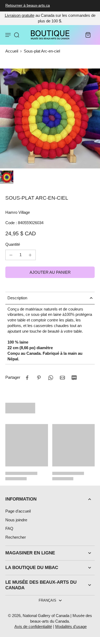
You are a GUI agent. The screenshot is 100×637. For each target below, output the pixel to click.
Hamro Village (17, 212)
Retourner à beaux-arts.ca (27, 5)
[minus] (11, 255)
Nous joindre (16, 520)
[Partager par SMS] (74, 378)
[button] (50, 272)
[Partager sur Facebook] (27, 378)
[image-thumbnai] (6, 177)
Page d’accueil (18, 511)
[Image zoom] (50, 118)
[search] (16, 34)
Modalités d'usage (71, 626)
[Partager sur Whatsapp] (51, 378)
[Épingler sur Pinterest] (39, 378)
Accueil (11, 51)
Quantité (12, 244)
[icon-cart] (88, 34)
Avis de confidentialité (33, 626)
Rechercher (15, 537)
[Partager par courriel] (62, 378)
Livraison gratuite (19, 15)
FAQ (9, 528)
